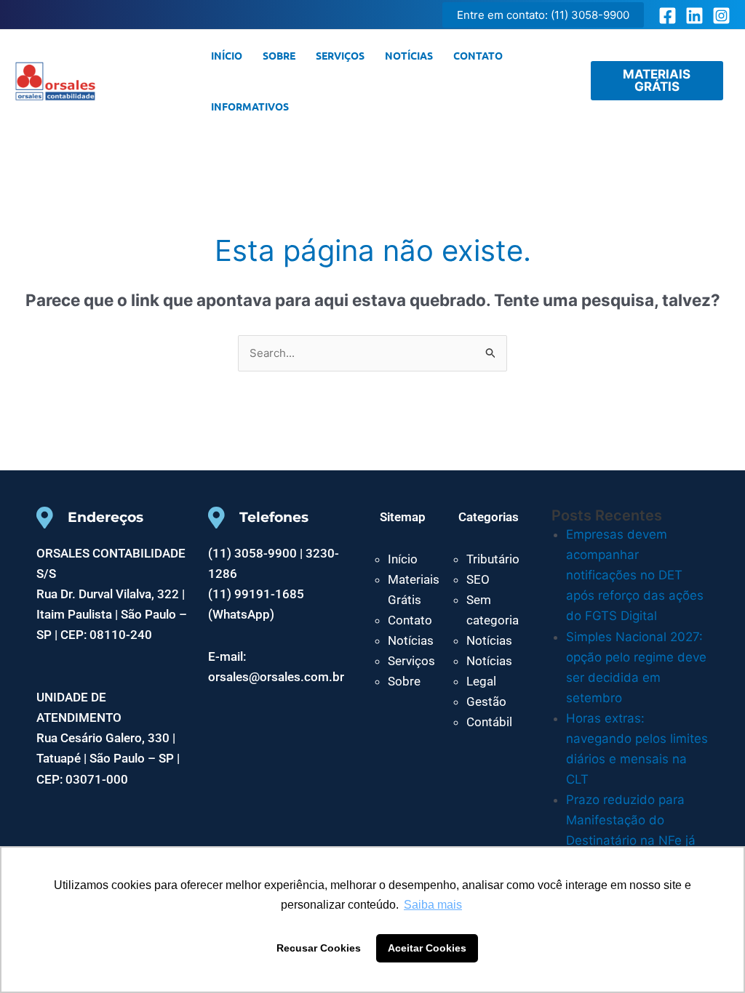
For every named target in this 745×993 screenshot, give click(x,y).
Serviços (340, 55)
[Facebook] (667, 16)
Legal (481, 681)
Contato (478, 55)
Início (226, 55)
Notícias (409, 55)
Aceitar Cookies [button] (427, 948)
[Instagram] (721, 16)
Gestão (486, 701)
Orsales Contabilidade (147, 80)
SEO (478, 579)
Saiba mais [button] (433, 904)
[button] (543, 15)
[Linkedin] (694, 16)
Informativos (250, 106)
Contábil (489, 722)
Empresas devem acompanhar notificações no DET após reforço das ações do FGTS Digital (635, 575)
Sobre (279, 55)
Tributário (492, 559)
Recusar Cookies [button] (318, 948)
